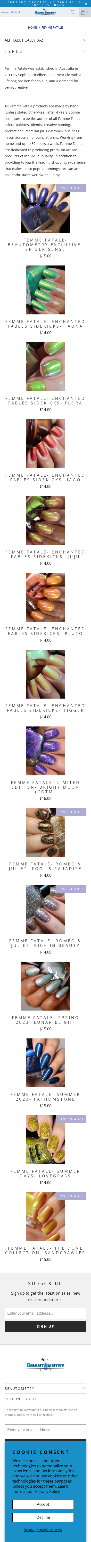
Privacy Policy (47, 1491)
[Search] (73, 12)
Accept (43, 1504)
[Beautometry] (45, 12)
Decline (43, 1517)
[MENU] (2, 12)
